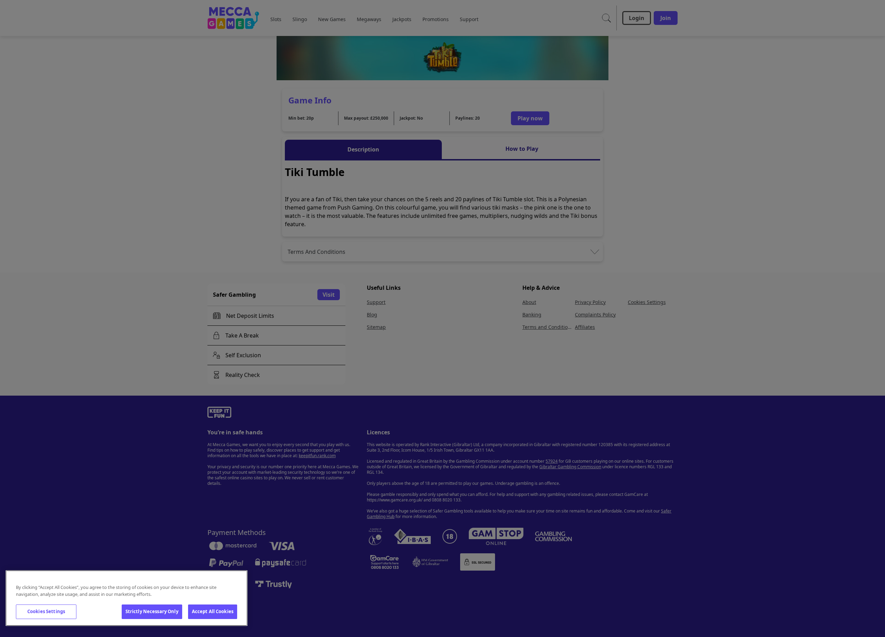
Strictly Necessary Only (151, 611)
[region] (127, 598)
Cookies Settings (46, 611)
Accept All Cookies (212, 611)
